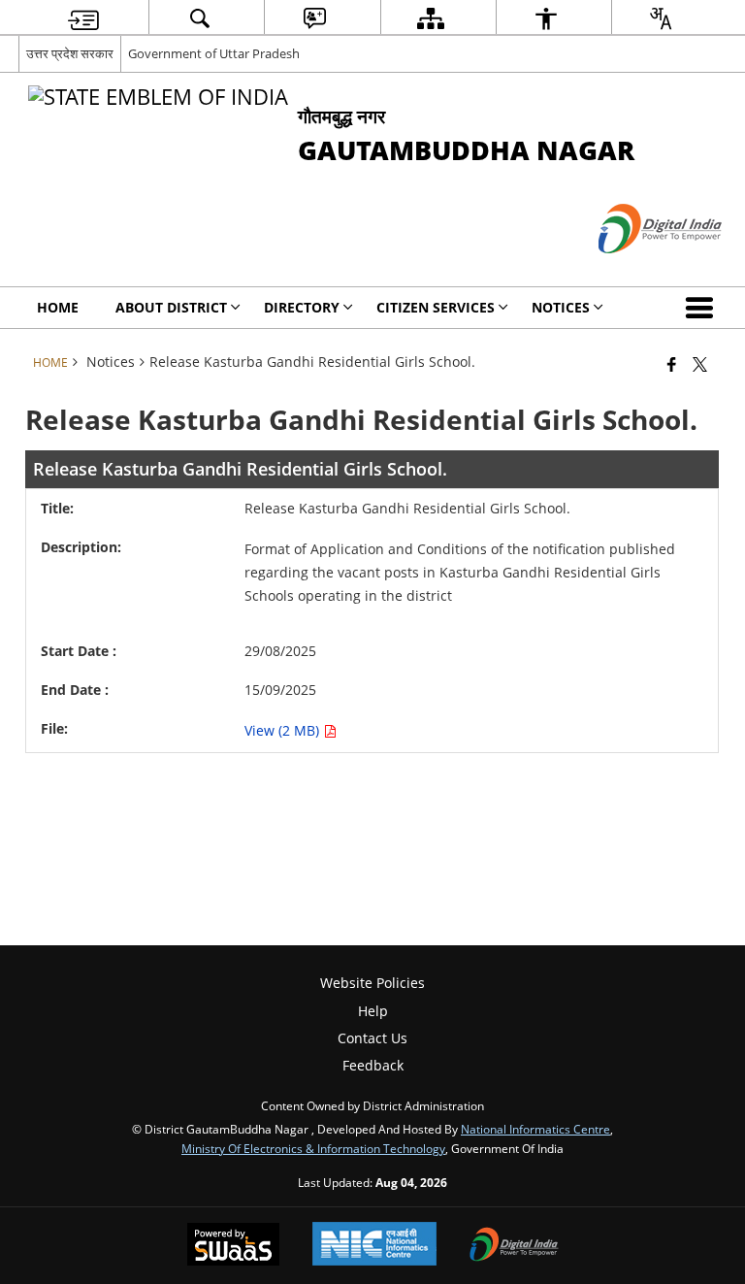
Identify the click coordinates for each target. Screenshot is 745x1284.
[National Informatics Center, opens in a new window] (374, 1245)
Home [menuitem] (58, 307)
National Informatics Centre (535, 1128)
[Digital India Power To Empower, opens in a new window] (514, 1246)
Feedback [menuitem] (373, 1065)
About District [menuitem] (171, 307)
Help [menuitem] (373, 1011)
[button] (703, 307)
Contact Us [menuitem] (372, 1038)
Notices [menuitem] (561, 307)
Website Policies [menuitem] (372, 982)
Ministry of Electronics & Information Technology (313, 1148)
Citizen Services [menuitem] (435, 307)
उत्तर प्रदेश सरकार (69, 53)
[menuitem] (83, 18)
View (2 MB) (283, 730)
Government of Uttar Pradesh (214, 53)
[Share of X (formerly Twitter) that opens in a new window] (700, 364)
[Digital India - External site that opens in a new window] (636, 269)
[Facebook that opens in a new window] (672, 364)
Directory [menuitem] (302, 307)
